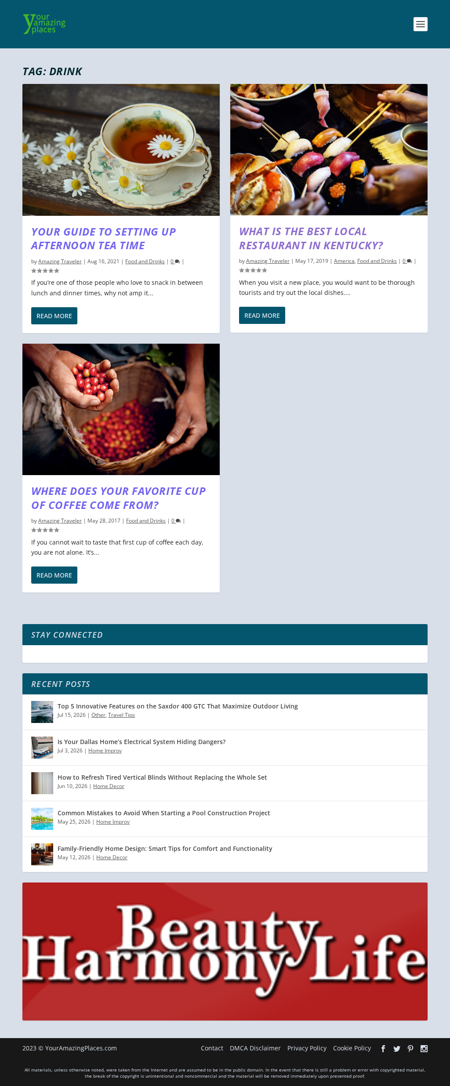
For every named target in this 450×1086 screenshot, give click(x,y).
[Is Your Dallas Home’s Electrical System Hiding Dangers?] (42, 748)
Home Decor (108, 786)
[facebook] (383, 1048)
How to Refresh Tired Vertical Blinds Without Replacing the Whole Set (162, 777)
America (344, 261)
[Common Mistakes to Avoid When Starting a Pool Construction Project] (42, 819)
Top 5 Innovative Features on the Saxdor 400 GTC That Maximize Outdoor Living (178, 706)
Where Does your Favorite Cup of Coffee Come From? (118, 497)
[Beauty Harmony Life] (225, 1018)
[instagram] (424, 1048)
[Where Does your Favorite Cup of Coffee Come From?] (121, 409)
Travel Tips (121, 715)
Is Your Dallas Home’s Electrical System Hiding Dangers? (141, 741)
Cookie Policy (352, 1048)
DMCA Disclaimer (255, 1048)
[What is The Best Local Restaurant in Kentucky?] (329, 149)
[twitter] (396, 1048)
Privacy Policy (307, 1048)
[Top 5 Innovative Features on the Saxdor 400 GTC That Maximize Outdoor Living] (42, 712)
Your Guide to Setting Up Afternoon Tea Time (103, 238)
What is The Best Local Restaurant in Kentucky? (311, 238)
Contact (212, 1048)
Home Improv (105, 750)
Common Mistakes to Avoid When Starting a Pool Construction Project (164, 813)
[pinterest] (410, 1048)
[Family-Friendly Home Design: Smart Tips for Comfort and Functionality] (42, 854)
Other (98, 715)
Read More (54, 316)
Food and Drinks (145, 261)
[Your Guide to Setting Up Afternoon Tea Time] (121, 150)
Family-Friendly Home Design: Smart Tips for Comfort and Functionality (165, 848)
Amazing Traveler (60, 261)
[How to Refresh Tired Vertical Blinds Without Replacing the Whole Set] (42, 783)
